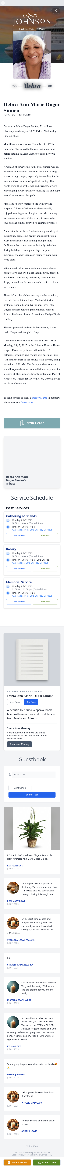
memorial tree (39, 397)
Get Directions (19, 535)
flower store (27, 402)
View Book (15, 702)
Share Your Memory (19, 744)
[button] (32, 828)
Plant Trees (45, 535)
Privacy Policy (23, 1155)
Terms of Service (40, 1155)
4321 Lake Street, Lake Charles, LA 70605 (32, 529)
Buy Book (31, 702)
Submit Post (32, 794)
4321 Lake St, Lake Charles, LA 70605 (30, 562)
